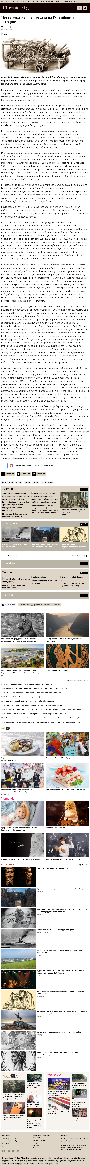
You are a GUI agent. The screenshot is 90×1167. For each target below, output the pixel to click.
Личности (40, 871)
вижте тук (79, 1147)
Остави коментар (79, 556)
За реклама (35, 1145)
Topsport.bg (40, 1)
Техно (39, 955)
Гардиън (36, 482)
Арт (38, 976)
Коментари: (11, 556)
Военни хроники (42, 932)
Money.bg (31, 1)
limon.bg (76, 1)
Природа (40, 891)
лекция (27, 482)
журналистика (7, 482)
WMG (2, 1)
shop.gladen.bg (67, 1)
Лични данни (36, 1143)
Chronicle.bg (6, 27)
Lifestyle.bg (49, 1)
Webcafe (8, 1)
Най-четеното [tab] (82, 680)
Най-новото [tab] (71, 680)
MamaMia (16, 1)
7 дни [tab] (81, 865)
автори (18, 482)
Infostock (58, 1)
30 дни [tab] (86, 865)
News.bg (23, 1)
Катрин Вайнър (47, 482)
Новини (34, 1147)
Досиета (40, 914)
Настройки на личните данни (71, 1149)
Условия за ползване (38, 1140)
